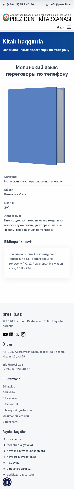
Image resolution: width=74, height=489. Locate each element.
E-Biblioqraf (10, 404)
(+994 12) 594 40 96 (20, 4)
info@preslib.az (60, 4)
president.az (15, 439)
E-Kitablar (9, 392)
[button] (7, 482)
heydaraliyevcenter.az (21, 456)
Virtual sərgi (10, 422)
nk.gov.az (13, 462)
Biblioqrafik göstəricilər (18, 410)
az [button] (59, 27)
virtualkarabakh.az (19, 468)
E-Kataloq (9, 386)
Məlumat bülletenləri (16, 416)
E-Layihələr (10, 398)
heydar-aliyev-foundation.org (26, 451)
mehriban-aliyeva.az (20, 445)
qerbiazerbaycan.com (21, 474)
